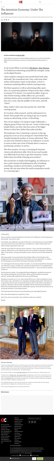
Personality (16, 443)
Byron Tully (21, 55)
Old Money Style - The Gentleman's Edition (18, 375)
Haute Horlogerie (18, 435)
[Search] (40, 2)
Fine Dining (17, 433)
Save (34, 458)
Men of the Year (17, 438)
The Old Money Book (9, 378)
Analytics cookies (35, 455)
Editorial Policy (17, 428)
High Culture (17, 436)
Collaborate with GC (18, 419)
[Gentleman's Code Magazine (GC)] (20, 2)
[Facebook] (4, 20)
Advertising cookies (15, 458)
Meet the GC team (18, 421)
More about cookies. (28, 452)
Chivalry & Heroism (18, 424)
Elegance (16, 430)
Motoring (16, 440)
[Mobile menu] (1, 2)
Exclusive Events (18, 426)
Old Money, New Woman (39, 68)
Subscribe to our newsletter (35, 418)
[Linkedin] (6, 20)
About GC (16, 418)
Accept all (40, 458)
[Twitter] (8, 20)
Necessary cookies (15, 455)
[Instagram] (32, 422)
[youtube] (35, 422)
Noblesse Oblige (17, 441)
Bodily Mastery (17, 423)
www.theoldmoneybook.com (21, 372)
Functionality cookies (25, 455)
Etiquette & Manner (18, 431)
